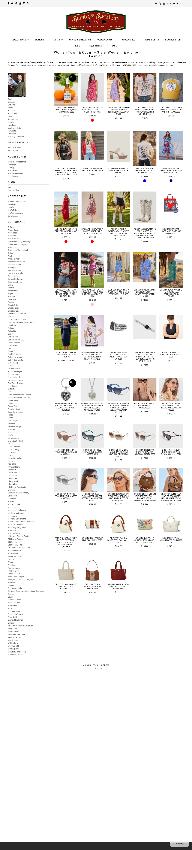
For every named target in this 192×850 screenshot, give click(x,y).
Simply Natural (14, 603)
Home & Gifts (151, 40)
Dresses (11, 102)
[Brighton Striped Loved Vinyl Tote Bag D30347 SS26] (171, 203)
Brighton (11, 293)
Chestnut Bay (13, 311)
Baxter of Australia (15, 273)
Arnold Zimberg (14, 259)
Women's (39, 40)
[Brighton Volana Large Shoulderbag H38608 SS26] (92, 570)
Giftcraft (11, 389)
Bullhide (11, 296)
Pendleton (12, 559)
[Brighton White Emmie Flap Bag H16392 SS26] (92, 524)
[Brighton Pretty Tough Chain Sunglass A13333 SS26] (66, 436)
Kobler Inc (12, 464)
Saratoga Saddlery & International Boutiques (26, 591)
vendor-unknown (14, 637)
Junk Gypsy (12, 452)
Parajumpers (13, 554)
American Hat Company (17, 244)
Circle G (11, 317)
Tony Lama (12, 629)
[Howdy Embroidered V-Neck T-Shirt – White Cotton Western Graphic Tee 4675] (92, 330)
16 (101, 668)
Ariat (10, 256)
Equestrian (95, 46)
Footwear (11, 111)
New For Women (14, 148)
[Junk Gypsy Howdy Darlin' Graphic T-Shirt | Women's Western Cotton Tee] (145, 87)
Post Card (12, 565)
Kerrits (10, 461)
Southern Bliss (14, 611)
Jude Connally (14, 447)
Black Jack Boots (15, 282)
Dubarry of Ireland (15, 357)
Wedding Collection (16, 137)
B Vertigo (11, 268)
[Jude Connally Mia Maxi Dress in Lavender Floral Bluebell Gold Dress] (118, 87)
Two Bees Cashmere (16, 634)
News (10, 187)
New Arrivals (19, 40)
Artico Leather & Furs (16, 262)
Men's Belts (12, 171)
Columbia (12, 331)
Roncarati (12, 582)
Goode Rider (13, 400)
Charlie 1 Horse (14, 305)
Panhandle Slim (14, 551)
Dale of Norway (14, 343)
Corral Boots (13, 337)
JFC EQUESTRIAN (15, 441)
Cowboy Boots (104, 40)
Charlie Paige (13, 308)
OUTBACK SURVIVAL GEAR (19, 548)
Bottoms (11, 105)
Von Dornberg (13, 640)
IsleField (11, 435)
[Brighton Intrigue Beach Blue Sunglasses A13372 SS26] (66, 480)
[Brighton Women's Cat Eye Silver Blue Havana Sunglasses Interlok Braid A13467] (118, 480)
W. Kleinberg (13, 643)
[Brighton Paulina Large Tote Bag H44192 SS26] (118, 524)
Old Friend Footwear (16, 539)
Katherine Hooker (15, 458)
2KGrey (11, 227)
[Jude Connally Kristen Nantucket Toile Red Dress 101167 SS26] (92, 87)
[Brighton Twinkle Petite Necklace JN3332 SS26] (171, 327)
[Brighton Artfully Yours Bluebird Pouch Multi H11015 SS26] (145, 524)
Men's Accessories (15, 173)
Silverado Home (14, 600)
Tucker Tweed (14, 632)
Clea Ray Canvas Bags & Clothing (22, 322)
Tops (10, 99)
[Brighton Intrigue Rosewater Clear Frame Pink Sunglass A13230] (171, 389)
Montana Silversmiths (17, 519)
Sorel (10, 608)
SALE (114, 46)
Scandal (11, 594)
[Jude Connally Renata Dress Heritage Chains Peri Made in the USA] (118, 267)
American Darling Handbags (19, 242)
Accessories (128, 40)
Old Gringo (12, 542)
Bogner (11, 288)
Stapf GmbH (13, 617)
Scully (10, 597)
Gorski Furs (12, 406)
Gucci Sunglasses (15, 412)
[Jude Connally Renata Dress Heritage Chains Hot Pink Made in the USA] (92, 270)
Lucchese (12, 499)
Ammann (12, 247)
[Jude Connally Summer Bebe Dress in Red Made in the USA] (66, 209)
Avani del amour (14, 265)
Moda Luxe (12, 516)
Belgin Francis (14, 276)
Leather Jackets (14, 128)
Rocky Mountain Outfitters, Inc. (20, 580)
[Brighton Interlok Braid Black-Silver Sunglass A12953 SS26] (171, 436)
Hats (10, 116)
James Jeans (13, 438)
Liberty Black (13, 481)
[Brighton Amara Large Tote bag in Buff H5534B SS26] (66, 570)
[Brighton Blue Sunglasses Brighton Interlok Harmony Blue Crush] (92, 480)
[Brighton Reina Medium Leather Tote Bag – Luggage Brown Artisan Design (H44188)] (145, 480)
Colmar (11, 328)
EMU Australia (14, 369)
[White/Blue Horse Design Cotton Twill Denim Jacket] (145, 148)
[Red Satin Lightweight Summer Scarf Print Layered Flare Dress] (92, 207)
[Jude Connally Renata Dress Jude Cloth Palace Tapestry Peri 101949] (145, 267)
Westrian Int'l (13, 646)
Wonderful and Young (17, 652)
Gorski (10, 403)
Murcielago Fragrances (17, 528)
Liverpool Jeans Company (18, 493)
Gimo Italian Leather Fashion (19, 395)
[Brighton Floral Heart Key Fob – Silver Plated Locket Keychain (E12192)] (66, 389)
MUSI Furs (12, 530)
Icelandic (11, 424)
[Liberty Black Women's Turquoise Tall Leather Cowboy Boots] (171, 270)
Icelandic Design (14, 426)
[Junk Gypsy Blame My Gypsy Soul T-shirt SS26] (92, 145)
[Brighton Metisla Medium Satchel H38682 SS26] (171, 524)
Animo (10, 253)
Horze (10, 415)
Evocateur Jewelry (15, 380)
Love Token (12, 496)
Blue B (10, 285)
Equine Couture (14, 374)
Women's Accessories (17, 162)
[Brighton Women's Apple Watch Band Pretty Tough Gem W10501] (118, 327)
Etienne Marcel (14, 377)
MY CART (174, 4)
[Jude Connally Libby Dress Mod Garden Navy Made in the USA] (171, 145)
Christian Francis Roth (17, 314)
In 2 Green (12, 429)
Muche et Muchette (15, 525)
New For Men (13, 151)
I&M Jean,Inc (13, 421)
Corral (10, 334)
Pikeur (10, 562)
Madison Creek (14, 504)
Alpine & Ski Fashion (80, 40)
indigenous (12, 432)
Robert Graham (14, 574)
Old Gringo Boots (15, 545)
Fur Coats (12, 131)
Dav (9, 348)
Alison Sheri (13, 230)
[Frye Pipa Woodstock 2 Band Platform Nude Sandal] (118, 146)
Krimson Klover (14, 467)
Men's (57, 40)
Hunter (10, 418)
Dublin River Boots (15, 360)
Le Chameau (13, 478)
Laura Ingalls (13, 475)
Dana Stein (12, 346)
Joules (11, 444)
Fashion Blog (13, 190)
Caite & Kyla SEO (14, 299)
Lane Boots (12, 473)
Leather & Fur (172, 40)
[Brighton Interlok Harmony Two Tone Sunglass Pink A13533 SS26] (118, 436)
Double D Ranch (14, 354)
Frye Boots (12, 386)
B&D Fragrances (14, 270)
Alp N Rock (12, 233)
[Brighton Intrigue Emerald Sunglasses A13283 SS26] (92, 436)
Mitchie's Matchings (16, 513)
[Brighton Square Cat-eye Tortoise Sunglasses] (145, 389)
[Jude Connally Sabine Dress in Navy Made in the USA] (66, 332)
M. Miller (11, 502)
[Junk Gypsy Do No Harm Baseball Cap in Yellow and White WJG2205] (171, 87)
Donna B (11, 351)
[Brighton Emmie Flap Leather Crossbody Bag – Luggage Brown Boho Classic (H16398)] (171, 480)
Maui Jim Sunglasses (17, 510)
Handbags (12, 125)
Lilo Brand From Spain (17, 487)
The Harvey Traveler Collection (20, 626)
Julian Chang (13, 449)
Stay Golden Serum (15, 620)
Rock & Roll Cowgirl (16, 577)
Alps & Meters (13, 239)
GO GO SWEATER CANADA (19, 398)
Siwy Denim (12, 605)
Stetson (11, 623)
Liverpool (11, 490)
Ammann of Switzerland (18, 250)
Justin (10, 455)
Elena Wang (13, 363)
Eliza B (11, 366)
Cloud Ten (12, 325)
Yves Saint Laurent (15, 655)
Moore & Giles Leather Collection (21, 522)
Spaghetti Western (15, 614)
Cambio (11, 302)
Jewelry (11, 122)
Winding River (13, 649)
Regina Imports (14, 568)
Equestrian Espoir (15, 372)
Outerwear (12, 134)
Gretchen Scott (14, 409)
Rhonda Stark (13, 571)
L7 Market (12, 470)
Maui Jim (12, 507)
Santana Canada (15, 588)
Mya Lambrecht (14, 533)
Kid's (77, 46)
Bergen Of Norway (15, 279)
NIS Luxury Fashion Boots (18, 536)
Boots (10, 108)
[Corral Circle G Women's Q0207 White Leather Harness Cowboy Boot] (118, 209)
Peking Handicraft (15, 556)
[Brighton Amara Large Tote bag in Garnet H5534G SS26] (118, 570)
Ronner (11, 585)
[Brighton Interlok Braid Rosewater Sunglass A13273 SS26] (145, 436)
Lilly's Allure (13, 484)
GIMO (10, 392)
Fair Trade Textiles (15, 383)
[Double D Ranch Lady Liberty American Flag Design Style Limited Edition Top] (66, 270)
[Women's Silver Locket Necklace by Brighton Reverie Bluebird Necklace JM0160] (92, 389)
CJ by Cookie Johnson (17, 319)
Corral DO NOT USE (16, 340)
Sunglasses (13, 176)
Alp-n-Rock (12, 236)
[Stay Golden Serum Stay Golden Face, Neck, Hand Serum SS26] (66, 89)
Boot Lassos (13, 291)
